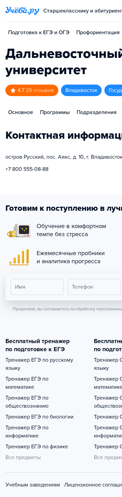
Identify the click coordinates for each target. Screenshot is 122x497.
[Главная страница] (22, 11)
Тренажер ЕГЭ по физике (36, 446)
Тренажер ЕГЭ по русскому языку (39, 364)
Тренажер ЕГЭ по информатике (26, 431)
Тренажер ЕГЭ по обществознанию (26, 401)
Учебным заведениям (32, 484)
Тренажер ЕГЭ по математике (26, 383)
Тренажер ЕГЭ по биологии (39, 416)
